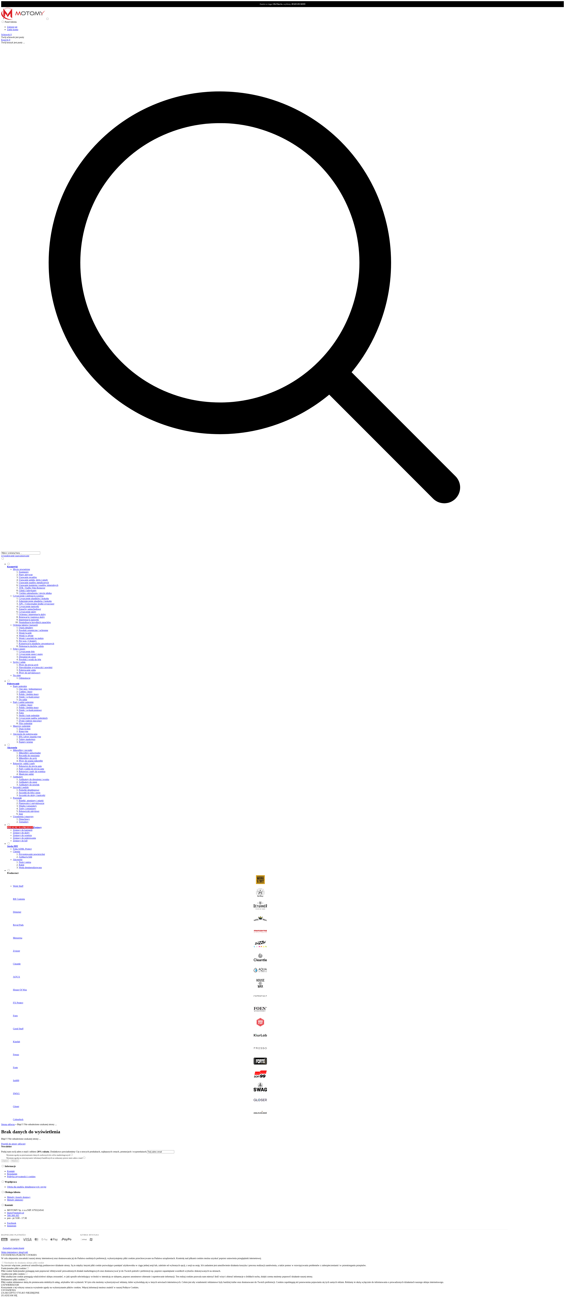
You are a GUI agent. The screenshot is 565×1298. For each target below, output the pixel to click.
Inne (21, 814)
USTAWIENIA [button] (8, 1290)
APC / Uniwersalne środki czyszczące (36, 604)
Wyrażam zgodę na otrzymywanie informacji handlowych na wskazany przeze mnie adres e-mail (44, 1158)
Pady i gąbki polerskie (23, 702)
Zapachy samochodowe (30, 609)
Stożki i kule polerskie (29, 715)
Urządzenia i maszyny (23, 816)
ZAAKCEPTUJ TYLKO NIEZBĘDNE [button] (20, 1293)
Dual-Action (24, 728)
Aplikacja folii (25, 857)
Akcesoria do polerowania (25, 734)
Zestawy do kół (20, 840)
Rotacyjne (23, 731)
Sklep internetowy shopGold (14, 1252)
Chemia (16, 851)
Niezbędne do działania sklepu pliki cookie (24, 1262)
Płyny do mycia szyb (28, 665)
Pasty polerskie (20, 686)
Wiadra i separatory (28, 806)
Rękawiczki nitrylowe (29, 811)
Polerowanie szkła (27, 670)
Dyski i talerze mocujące (30, 720)
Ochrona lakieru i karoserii (25, 625)
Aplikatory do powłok (29, 784)
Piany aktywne (26, 574)
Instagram (11, 1225)
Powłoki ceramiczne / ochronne (33, 630)
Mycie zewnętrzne (21, 569)
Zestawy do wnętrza (22, 835)
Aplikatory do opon (28, 782)
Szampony (24, 572)
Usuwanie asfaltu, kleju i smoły (33, 580)
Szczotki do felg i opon (29, 792)
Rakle (21, 865)
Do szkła (23, 699)
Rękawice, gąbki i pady (24, 763)
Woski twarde (25, 633)
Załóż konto (12, 29)
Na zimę (17, 675)
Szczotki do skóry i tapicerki (32, 795)
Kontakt (11, 1171)
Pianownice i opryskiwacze (31, 803)
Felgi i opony (19, 649)
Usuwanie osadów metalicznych (34, 582)
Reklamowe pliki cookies (13, 1279)
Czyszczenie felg (27, 651)
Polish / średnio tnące (29, 694)
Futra (21, 713)
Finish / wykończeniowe (30, 710)
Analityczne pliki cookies (13, 1274)
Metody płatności (15, 1200)
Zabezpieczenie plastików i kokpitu (35, 601)
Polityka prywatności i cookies (21, 1176)
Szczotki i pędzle (21, 787)
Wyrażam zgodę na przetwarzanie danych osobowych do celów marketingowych (38, 1155)
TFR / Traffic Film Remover (32, 588)
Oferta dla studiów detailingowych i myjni (26, 1187)
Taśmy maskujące (27, 739)
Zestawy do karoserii (22, 830)
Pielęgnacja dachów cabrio (31, 646)
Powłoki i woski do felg (30, 659)
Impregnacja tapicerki (29, 619)
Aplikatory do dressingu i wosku (34, 779)
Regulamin (12, 1174)
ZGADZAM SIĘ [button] (9, 1295)
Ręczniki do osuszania (29, 755)
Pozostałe (17, 798)
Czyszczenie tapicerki (29, 606)
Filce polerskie (25, 723)
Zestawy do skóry (21, 832)
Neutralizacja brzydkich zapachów (35, 622)
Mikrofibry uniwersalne (30, 753)
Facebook (11, 1223)
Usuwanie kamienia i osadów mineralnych (38, 585)
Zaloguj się (12, 27)
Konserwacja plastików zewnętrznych (36, 643)
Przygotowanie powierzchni (32, 854)
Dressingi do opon (27, 657)
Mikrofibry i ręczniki (22, 750)
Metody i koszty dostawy (18, 1197)
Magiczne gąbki (26, 774)
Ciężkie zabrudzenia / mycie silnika (35, 593)
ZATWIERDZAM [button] (10, 1285)
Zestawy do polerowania (24, 838)
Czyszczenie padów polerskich (33, 718)
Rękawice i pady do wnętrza (32, 771)
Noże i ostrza (25, 862)
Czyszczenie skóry (27, 611)
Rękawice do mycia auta (30, 766)
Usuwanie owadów (28, 577)
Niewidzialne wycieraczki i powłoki (35, 667)
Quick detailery (26, 627)
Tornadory (24, 822)
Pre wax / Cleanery (28, 641)
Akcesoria (17, 859)
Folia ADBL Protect (22, 849)
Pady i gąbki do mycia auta (31, 769)
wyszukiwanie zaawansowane (15, 555)
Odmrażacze (24, 678)
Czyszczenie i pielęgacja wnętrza (28, 596)
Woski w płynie (26, 635)
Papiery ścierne (26, 742)
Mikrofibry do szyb (28, 758)
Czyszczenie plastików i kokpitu (34, 598)
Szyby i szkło (19, 662)
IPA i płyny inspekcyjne (30, 736)
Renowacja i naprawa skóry (32, 617)
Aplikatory (18, 776)
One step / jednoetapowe (30, 689)
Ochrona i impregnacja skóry (32, 614)
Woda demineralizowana (30, 867)
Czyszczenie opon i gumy (31, 654)
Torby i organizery (27, 808)
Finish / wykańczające (29, 697)
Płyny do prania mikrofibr (31, 761)
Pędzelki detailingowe (29, 790)
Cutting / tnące (25, 691)
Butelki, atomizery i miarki (31, 800)
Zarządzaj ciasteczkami (13, 1248)
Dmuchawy (24, 819)
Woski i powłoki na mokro (31, 638)
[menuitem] (257, 620)
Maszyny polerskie (21, 726)
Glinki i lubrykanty (27, 590)
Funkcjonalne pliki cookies (13, 1268)
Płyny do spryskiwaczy (29, 672)
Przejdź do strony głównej (13, 1144)
